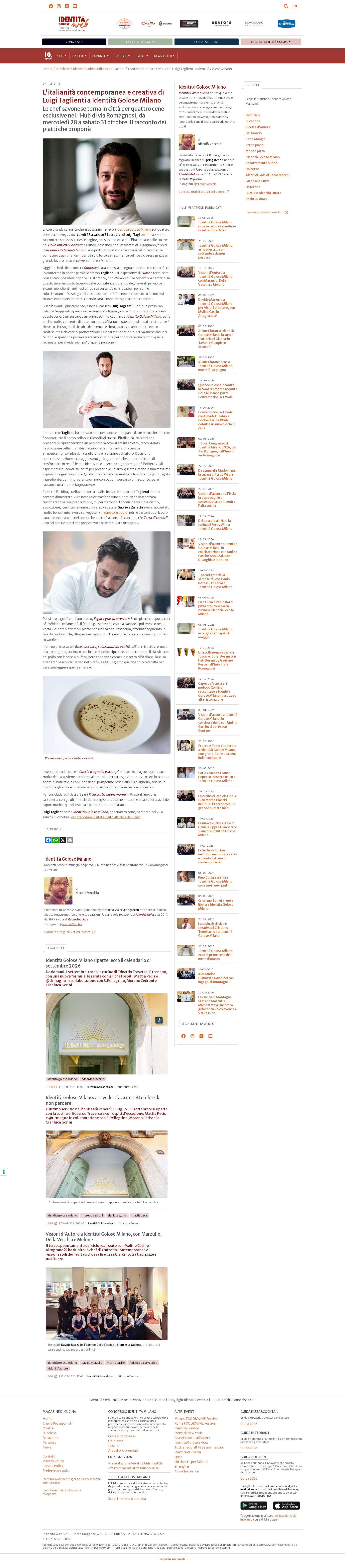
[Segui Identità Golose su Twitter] (67, 6)
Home (47, 69)
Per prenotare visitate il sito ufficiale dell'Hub (105, 817)
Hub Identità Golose (140, 42)
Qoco (178, 1457)
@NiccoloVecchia (71, 924)
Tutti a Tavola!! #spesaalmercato (199, 1447)
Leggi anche (56, 948)
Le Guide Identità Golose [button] (269, 42)
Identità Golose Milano (90, 69)
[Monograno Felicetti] (254, 24)
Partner (121, 56)
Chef (60, 56)
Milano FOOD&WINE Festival (196, 1419)
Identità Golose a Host (191, 1443)
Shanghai (181, 1466)
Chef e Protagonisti (57, 1423)
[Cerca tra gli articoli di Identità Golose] (287, 6)
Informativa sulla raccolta (172, 1559)
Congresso (74, 42)
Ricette (78, 56)
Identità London (186, 1428)
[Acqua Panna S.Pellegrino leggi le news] (124, 24)
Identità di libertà (187, 1452)
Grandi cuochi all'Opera (192, 1438)
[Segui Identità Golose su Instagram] (59, 6)
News (47, 1447)
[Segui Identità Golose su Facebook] (51, 6)
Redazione (50, 1438)
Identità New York (188, 1433)
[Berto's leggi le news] (221, 24)
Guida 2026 (248, 1424)
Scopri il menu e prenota (127, 1499)
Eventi (141, 56)
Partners (49, 1443)
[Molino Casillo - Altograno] (157, 23)
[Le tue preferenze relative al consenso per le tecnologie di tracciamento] (4, 1171)
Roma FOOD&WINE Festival (195, 1423)
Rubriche (99, 56)
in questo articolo (113, 512)
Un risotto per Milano (191, 1462)
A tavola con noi (186, 1471)
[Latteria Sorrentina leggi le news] (286, 24)
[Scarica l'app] (253, 1505)
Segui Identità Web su (197, 1024)
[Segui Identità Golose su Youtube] (75, 6)
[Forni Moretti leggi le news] (189, 24)
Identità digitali (206, 42)
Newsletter (163, 56)
